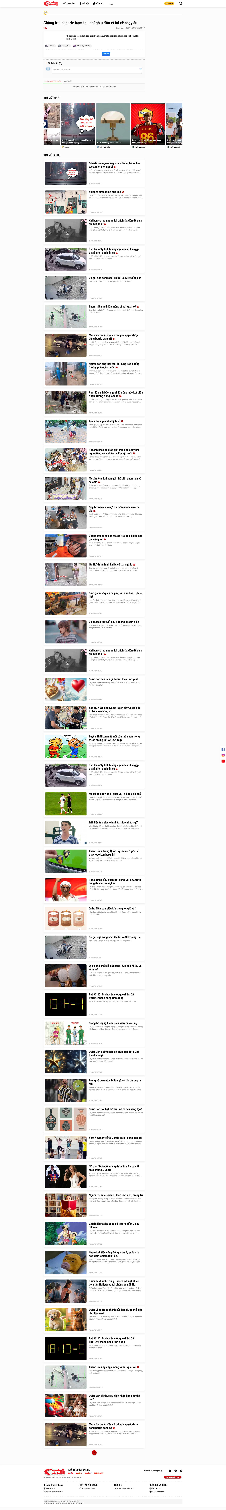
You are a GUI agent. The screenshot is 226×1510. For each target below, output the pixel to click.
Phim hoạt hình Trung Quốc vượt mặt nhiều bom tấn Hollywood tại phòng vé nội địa (114, 1283)
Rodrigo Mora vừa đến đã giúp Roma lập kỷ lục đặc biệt (146, 141)
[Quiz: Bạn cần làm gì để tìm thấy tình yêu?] (66, 689)
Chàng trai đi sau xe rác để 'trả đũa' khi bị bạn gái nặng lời (115, 537)
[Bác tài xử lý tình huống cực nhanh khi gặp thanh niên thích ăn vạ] (66, 259)
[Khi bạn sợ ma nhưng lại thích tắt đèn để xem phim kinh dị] (66, 230)
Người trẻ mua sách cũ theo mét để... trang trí (116, 1195)
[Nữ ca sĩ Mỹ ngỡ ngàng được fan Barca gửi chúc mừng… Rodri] (66, 1176)
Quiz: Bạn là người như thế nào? (109, 143)
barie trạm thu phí (84, 46)
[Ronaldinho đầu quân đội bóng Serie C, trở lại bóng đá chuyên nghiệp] (66, 890)
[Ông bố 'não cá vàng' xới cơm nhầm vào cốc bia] (66, 517)
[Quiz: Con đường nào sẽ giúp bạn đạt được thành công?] (66, 1062)
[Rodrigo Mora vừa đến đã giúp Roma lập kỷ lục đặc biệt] (148, 124)
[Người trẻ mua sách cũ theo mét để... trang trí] (66, 1205)
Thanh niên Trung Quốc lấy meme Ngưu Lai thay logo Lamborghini (114, 853)
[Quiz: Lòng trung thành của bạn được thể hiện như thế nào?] (66, 1320)
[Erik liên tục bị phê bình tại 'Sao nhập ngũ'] (66, 832)
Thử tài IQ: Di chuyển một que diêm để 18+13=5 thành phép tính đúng (111, 1340)
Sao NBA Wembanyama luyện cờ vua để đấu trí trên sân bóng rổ (114, 709)
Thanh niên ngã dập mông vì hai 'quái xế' (113, 306)
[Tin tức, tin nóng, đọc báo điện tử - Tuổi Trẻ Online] (71, 1472)
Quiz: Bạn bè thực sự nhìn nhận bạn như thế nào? (114, 1397)
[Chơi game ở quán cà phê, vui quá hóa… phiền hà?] (66, 603)
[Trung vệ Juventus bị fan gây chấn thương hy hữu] (66, 1090)
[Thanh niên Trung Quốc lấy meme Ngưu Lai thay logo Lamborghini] (66, 861)
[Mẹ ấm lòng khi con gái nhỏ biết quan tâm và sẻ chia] (66, 488)
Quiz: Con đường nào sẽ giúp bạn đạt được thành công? (114, 1053)
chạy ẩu (66, 46)
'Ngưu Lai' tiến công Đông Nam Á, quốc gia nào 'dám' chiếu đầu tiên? (114, 1254)
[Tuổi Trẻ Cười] (181, 1471)
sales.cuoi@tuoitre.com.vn (54, 1491)
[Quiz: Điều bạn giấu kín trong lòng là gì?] (66, 918)
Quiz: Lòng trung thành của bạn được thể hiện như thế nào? (116, 1311)
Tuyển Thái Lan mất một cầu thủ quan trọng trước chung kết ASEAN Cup (114, 738)
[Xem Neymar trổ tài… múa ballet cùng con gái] (66, 1148)
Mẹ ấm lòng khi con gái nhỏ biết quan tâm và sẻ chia (115, 480)
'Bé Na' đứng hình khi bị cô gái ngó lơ (111, 564)
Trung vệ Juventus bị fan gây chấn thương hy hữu (115, 1082)
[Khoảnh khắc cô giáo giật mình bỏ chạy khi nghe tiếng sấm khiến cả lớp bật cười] (66, 460)
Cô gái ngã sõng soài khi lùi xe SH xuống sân (115, 278)
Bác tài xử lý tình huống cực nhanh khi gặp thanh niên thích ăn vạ (114, 251)
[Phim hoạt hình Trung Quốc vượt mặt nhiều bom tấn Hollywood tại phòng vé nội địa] (66, 1291)
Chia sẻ (106, 54)
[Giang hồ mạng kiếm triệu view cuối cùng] (66, 1033)
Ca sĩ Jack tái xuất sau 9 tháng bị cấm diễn (114, 622)
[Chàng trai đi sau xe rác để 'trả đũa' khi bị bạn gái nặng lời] (66, 546)
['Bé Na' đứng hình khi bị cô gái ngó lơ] (66, 574)
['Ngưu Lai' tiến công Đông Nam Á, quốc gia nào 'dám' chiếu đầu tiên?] (66, 1262)
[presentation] (43, 123)
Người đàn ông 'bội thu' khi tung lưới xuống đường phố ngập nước (114, 365)
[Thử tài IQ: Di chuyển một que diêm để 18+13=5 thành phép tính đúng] (66, 1348)
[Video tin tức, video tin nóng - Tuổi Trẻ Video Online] (89, 1472)
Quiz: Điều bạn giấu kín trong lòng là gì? (112, 908)
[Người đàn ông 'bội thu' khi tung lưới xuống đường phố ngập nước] (66, 374)
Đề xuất (99, 3)
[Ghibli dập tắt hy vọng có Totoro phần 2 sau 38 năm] (66, 1234)
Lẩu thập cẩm (105, 147)
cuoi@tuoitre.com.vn (88, 1488)
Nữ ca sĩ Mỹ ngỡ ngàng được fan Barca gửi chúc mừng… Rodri (114, 1168)
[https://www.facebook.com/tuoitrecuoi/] (170, 1471)
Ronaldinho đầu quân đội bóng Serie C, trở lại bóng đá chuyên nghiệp (115, 881)
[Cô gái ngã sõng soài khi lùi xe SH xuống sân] (66, 288)
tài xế (52, 46)
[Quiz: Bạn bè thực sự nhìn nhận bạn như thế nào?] (66, 1406)
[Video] (113, 14)
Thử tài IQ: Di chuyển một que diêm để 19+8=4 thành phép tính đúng (111, 996)
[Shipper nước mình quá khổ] (66, 202)
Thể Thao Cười (140, 147)
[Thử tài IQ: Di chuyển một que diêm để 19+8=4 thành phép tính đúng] (66, 1004)
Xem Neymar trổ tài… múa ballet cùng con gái (115, 1138)
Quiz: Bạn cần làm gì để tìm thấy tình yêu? (113, 679)
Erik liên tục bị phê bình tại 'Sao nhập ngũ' (113, 822)
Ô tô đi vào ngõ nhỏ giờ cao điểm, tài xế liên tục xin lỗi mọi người (77, 141)
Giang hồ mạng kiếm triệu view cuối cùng (113, 1023)
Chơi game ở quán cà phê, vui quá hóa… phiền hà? (115, 595)
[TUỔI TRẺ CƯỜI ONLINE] (54, 1472)
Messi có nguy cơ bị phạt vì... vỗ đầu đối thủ (115, 794)
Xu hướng (70, 3)
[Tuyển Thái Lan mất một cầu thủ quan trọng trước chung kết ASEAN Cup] (66, 746)
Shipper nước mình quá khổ (105, 192)
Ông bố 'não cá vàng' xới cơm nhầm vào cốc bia (114, 509)
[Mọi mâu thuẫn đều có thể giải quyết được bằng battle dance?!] (66, 345)
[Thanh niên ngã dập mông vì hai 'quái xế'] (66, 316)
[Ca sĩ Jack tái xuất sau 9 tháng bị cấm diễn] (66, 632)
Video (67, 147)
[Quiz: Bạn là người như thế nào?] (113, 124)
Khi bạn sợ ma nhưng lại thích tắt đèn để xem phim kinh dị (115, 222)
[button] (111, 4)
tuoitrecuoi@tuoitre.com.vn (125, 1488)
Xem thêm (94, 1453)
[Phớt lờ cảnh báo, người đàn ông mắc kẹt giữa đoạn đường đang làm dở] (66, 402)
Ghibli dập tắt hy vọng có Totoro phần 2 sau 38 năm (114, 1225)
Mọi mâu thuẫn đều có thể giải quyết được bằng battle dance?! (113, 337)
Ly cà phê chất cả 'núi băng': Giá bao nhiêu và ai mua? (115, 967)
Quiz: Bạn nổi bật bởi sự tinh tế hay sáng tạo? (115, 1109)
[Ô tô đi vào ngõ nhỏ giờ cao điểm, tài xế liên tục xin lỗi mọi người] (78, 124)
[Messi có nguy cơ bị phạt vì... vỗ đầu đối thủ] (66, 804)
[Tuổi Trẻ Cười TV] (175, 1471)
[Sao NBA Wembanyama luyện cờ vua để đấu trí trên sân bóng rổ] (66, 718)
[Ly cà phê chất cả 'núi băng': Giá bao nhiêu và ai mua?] (66, 976)
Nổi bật (85, 3)
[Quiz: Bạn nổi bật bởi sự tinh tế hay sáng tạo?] (66, 1119)
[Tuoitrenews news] (98, 1473)
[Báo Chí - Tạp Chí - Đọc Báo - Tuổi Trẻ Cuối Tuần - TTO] (79, 1472)
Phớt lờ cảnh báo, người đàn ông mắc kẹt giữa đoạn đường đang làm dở (116, 394)
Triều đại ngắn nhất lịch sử (105, 421)
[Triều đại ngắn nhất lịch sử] (66, 431)
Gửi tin (170, 3)
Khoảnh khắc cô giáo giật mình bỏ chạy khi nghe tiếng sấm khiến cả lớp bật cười (114, 451)
